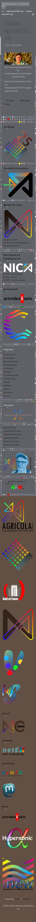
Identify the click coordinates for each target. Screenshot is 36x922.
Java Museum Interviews (12, 431)
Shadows (6, 396)
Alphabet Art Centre (12, 205)
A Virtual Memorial (10, 365)
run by (5, 806)
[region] (18, 486)
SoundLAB (7, 372)
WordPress (26, 899)
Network (6, 389)
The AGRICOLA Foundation (15, 168)
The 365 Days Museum (11, 246)
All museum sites (9, 355)
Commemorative (9, 379)
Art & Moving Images (11, 375)
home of (6, 713)
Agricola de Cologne (10, 361)
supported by (8, 763)
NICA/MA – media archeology (14, 280)
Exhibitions (7, 385)
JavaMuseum (8, 368)
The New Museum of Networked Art (15, 5)
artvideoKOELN (10, 289)
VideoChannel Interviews (12, 434)
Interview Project (9, 428)
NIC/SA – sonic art (10, 277)
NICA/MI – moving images (13, 274)
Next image (25, 101)
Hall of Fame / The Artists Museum (16, 243)
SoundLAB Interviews (11, 438)
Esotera (17, 899)
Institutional (7, 392)
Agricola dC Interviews (11, 445)
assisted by (7, 740)
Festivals (6, 382)
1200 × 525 (10, 45)
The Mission (8, 127)
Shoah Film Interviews (11, 441)
